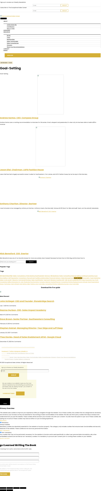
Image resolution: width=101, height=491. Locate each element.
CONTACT (6, 49)
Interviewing (30, 276)
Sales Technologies (12, 41)
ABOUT (5, 21)
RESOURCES (7, 32)
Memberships (11, 39)
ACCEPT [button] (20, 393)
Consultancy (23, 278)
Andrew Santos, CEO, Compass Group (19, 117)
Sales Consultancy (19, 276)
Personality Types (88, 278)
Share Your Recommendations (15, 47)
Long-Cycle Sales (74, 284)
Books (8, 35)
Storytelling (3, 278)
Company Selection (45, 282)
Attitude (85, 282)
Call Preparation (13, 278)
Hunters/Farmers (56, 282)
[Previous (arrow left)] (3, 490)
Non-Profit (95, 280)
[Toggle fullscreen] (16, 488)
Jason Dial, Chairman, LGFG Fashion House (22, 169)
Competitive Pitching (67, 282)
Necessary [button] (3, 421)
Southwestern (40, 276)
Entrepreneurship (6, 276)
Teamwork (47, 280)
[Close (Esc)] (3, 488)
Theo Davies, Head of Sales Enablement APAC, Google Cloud (30, 337)
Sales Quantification (37, 280)
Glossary (9, 45)
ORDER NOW (10, 55)
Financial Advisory (55, 278)
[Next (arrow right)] (10, 490)
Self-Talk (64, 280)
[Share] (10, 488)
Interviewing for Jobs (17, 282)
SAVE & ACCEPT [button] (5, 438)
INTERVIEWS (7, 30)
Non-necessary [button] (5, 430)
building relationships (42, 278)
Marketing (97, 278)
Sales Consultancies (13, 43)
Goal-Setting (78, 278)
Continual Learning (87, 276)
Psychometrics (35, 282)
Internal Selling (76, 276)
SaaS (96, 276)
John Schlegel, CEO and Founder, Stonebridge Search (27, 301)
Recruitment (31, 278)
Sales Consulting (65, 276)
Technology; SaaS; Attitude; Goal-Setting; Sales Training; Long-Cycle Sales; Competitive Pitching (30, 284)
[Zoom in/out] (23, 488)
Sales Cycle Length (6, 280)
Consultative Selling (5, 282)
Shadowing (27, 282)
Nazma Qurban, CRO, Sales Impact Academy (23, 310)
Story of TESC (11, 28)
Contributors (10, 27)
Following (53, 280)
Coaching (59, 280)
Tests (8, 37)
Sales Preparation (87, 280)
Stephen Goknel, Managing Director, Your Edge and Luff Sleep (31, 328)
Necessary (5, 422)
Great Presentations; (93, 282)
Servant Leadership (73, 280)
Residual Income (78, 282)
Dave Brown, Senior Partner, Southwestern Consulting (27, 319)
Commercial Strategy (24, 280)
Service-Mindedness (52, 276)
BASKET (6, 50)
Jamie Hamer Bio (12, 25)
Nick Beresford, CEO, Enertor (14, 253)
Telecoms (15, 280)
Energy (2, 284)
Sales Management (67, 278)
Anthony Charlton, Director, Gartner (18, 203)
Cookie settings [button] (8, 393)
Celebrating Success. (63, 284)
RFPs (80, 280)
